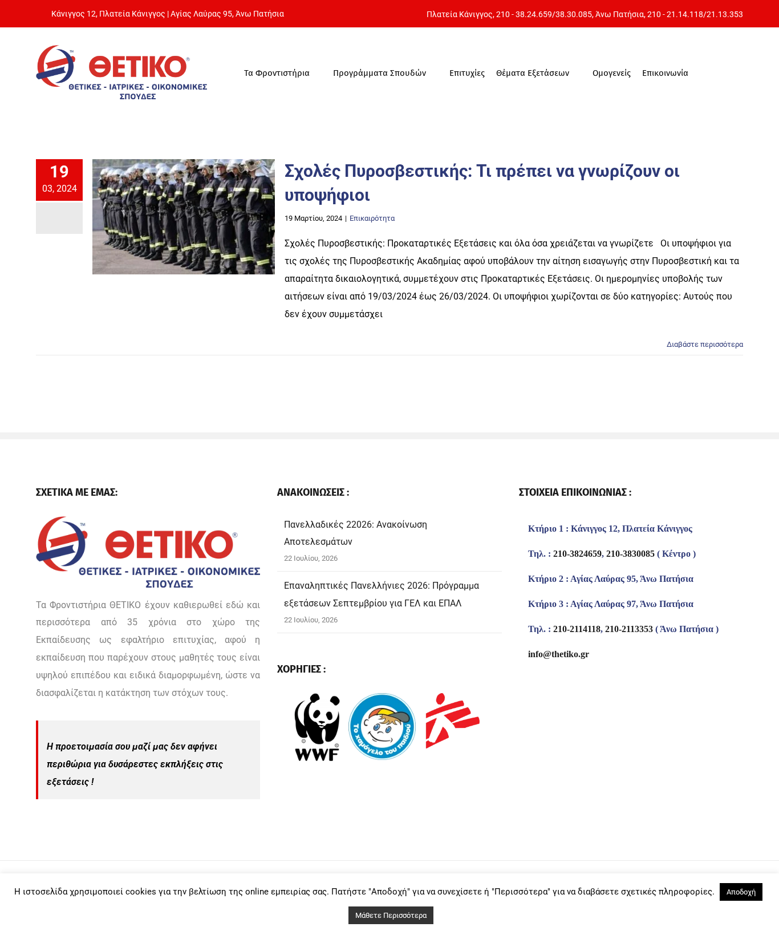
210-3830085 (630, 553)
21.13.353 (725, 14)
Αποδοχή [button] (741, 892)
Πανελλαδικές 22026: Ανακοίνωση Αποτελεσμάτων (355, 533)
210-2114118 (577, 629)
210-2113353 (629, 629)
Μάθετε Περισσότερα (391, 915)
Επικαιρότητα (372, 218)
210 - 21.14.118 (675, 14)
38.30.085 (573, 14)
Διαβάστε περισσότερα (705, 344)
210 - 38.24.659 (524, 14)
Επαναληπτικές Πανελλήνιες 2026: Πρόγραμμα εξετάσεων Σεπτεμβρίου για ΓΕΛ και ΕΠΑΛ (381, 594)
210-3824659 (577, 553)
